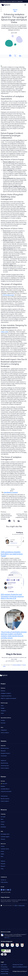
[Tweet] (15, 55)
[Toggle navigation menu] (25, 5)
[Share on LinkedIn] (20, 55)
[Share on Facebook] (10, 55)
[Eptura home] (6, 5)
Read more (15, 1)
